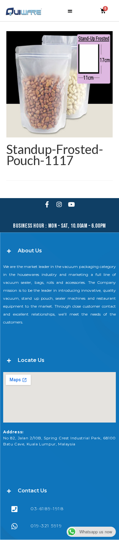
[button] (70, 11)
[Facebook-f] (47, 204)
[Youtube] (71, 204)
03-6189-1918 (47, 508)
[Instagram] (59, 204)
